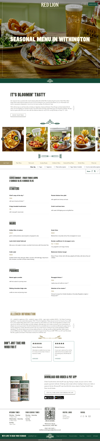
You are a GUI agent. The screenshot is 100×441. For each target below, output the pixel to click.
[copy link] (98, 171)
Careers (65, 415)
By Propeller (95, 436)
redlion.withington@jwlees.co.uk (50, 430)
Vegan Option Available (76, 167)
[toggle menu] (85, 4)
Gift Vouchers (66, 417)
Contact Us (65, 418)
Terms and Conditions (73, 436)
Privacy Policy (82, 436)
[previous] (2, 139)
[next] (97, 139)
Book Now (92, 4)
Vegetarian (49, 167)
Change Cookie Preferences (61, 436)
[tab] (6, 163)
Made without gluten (61, 167)
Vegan (40, 167)
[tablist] (50, 163)
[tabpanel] (50, 236)
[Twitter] (95, 171)
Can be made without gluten (93, 167)
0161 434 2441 (49, 428)
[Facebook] (92, 171)
